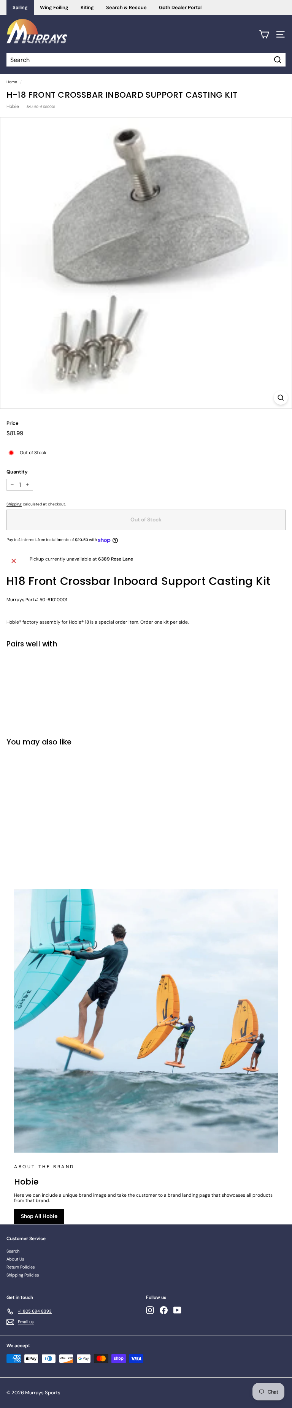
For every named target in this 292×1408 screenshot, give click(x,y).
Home (11, 81)
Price (12, 423)
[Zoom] (281, 398)
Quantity (17, 472)
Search (12, 1251)
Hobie (12, 106)
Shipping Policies (22, 1275)
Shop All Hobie (39, 1216)
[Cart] (264, 34)
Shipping (14, 504)
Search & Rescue (126, 7)
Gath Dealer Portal (180, 7)
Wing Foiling (54, 7)
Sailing (20, 7)
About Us (15, 1259)
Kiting (87, 7)
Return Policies (20, 1267)
